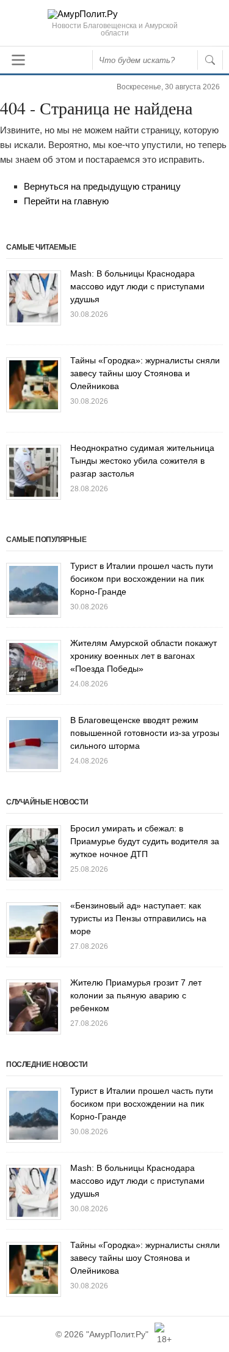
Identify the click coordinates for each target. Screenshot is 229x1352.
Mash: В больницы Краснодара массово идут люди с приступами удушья (137, 286)
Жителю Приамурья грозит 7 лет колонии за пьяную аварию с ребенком (136, 995)
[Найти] (210, 60)
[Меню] (18, 60)
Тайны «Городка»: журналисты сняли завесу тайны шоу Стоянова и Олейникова (145, 373)
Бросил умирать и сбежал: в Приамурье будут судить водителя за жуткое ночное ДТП (144, 841)
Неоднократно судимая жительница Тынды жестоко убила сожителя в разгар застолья (142, 460)
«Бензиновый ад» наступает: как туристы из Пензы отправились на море (138, 918)
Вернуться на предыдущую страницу (102, 186)
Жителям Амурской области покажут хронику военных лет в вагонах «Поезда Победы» (143, 656)
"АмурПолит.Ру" (117, 1334)
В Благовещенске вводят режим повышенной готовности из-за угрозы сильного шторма (144, 733)
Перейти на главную (66, 201)
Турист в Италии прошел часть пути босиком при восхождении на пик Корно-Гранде (141, 578)
